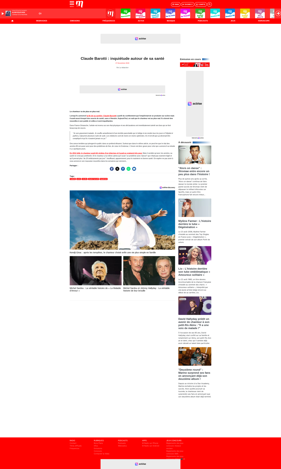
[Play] (3, 13)
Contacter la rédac (101, 454)
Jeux (233, 21)
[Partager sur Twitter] (116, 170)
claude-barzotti (94, 179)
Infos (96, 446)
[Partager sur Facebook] (111, 170)
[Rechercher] (209, 4)
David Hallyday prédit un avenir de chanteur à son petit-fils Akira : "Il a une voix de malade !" (193, 323)
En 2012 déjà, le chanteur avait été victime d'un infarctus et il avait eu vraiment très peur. (106, 153)
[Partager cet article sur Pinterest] (122, 170)
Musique (171, 21)
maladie (72, 179)
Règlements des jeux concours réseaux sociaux (174, 445)
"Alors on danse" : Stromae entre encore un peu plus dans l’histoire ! (194, 171)
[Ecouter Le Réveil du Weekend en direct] (195, 64)
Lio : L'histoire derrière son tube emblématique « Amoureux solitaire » (194, 271)
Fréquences (109, 21)
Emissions (75, 21)
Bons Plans (98, 443)
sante (78, 179)
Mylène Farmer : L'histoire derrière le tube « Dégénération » (194, 224)
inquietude (103, 179)
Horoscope (264, 21)
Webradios (41, 21)
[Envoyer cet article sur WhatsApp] (128, 170)
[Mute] (40, 13)
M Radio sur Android (150, 446)
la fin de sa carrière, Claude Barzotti (101, 116)
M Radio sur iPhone (150, 443)
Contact (73, 443)
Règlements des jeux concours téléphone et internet (175, 459)
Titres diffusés (76, 446)
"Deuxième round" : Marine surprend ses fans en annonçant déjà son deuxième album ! (194, 374)
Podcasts (203, 21)
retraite (84, 179)
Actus (141, 21)
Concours (98, 451)
